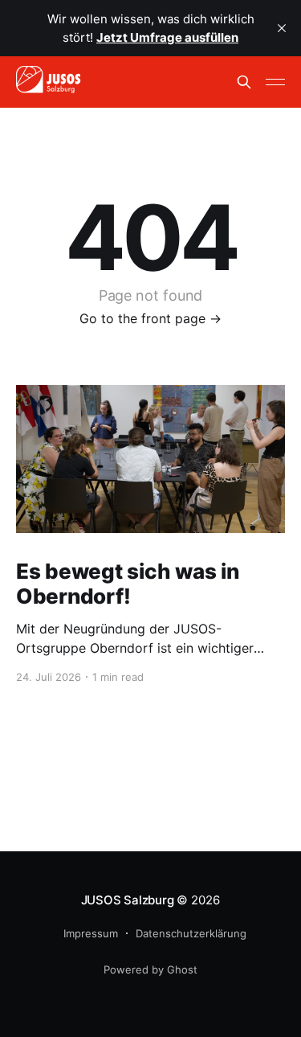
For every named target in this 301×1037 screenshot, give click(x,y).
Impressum (90, 933)
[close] (282, 28)
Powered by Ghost (150, 969)
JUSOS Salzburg (127, 900)
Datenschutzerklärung (191, 933)
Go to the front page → (150, 318)
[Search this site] (244, 82)
